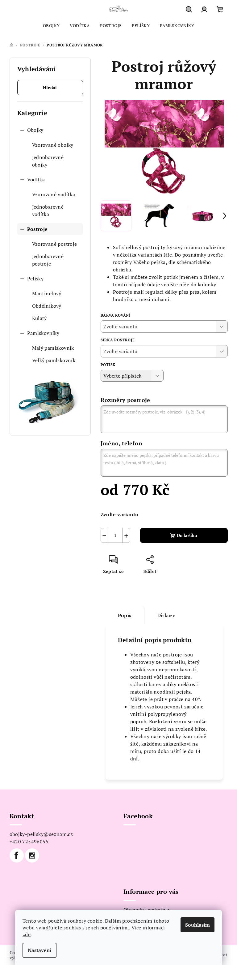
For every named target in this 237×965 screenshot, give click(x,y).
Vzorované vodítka (53, 194)
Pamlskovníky (43, 333)
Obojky (35, 130)
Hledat (50, 87)
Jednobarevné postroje (48, 260)
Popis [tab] (124, 615)
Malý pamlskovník (53, 347)
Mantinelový (46, 293)
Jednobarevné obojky (48, 161)
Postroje (37, 229)
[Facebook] (17, 855)
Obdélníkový (46, 305)
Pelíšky (35, 278)
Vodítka (36, 179)
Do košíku (187, 535)
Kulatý (39, 318)
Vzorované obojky (52, 144)
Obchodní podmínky (147, 909)
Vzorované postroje (54, 243)
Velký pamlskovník (54, 360)
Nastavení (39, 950)
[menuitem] (51, 26)
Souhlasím (197, 924)
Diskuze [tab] (166, 615)
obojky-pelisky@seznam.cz (41, 834)
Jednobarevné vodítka (48, 210)
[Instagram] (32, 855)
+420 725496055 (29, 841)
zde (27, 934)
